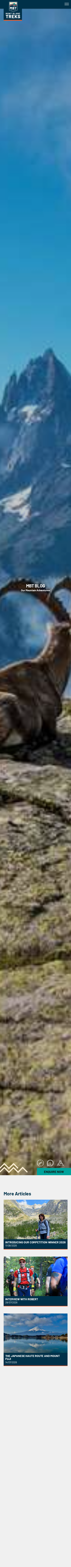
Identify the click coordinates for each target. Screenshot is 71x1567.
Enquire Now (54, 1172)
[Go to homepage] (13, 19)
